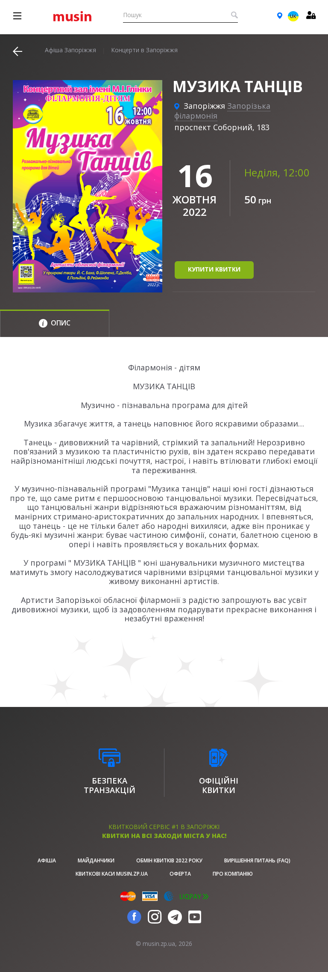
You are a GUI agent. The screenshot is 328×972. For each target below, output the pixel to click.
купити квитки (214, 269)
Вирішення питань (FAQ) (257, 860)
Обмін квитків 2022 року (169, 860)
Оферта (180, 873)
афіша (47, 860)
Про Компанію (233, 873)
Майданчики (96, 860)
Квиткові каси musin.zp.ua (112, 873)
